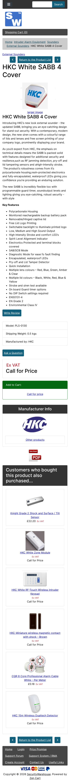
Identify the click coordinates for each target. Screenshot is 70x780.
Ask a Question (13, 353)
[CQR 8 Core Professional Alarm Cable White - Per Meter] (35, 664)
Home (8, 42)
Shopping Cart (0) (16, 32)
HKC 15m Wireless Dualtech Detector (35, 715)
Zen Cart (35, 778)
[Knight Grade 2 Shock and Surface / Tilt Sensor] (35, 501)
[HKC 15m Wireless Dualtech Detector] (35, 703)
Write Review (12, 313)
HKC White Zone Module (35, 552)
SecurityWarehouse (39, 774)
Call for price (35, 394)
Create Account (14, 762)
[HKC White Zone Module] (35, 540)
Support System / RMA (43, 755)
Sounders (53, 42)
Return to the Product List (35, 59)
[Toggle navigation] (8, 4)
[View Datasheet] (35, 455)
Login (21, 749)
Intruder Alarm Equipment (30, 42)
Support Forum (14, 755)
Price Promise (38, 749)
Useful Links (56, 762)
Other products (35, 439)
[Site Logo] (35, 19)
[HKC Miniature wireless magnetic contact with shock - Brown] (35, 621)
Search (58, 4)
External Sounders (18, 45)
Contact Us (37, 762)
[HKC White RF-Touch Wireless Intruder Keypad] (35, 578)
